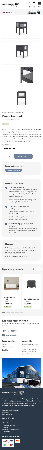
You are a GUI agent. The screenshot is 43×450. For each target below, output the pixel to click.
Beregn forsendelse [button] (13, 170)
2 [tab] (8, 312)
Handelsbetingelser (9, 425)
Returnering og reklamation (11, 429)
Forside (4, 112)
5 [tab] (21, 312)
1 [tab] (3, 312)
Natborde (10, 112)
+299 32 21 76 (31, 13)
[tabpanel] (11, 291)
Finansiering (6, 432)
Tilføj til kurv (21, 156)
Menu (39, 6)
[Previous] (34, 269)
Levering (5, 427)
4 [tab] (17, 312)
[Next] (39, 269)
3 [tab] (12, 312)
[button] (34, 5)
